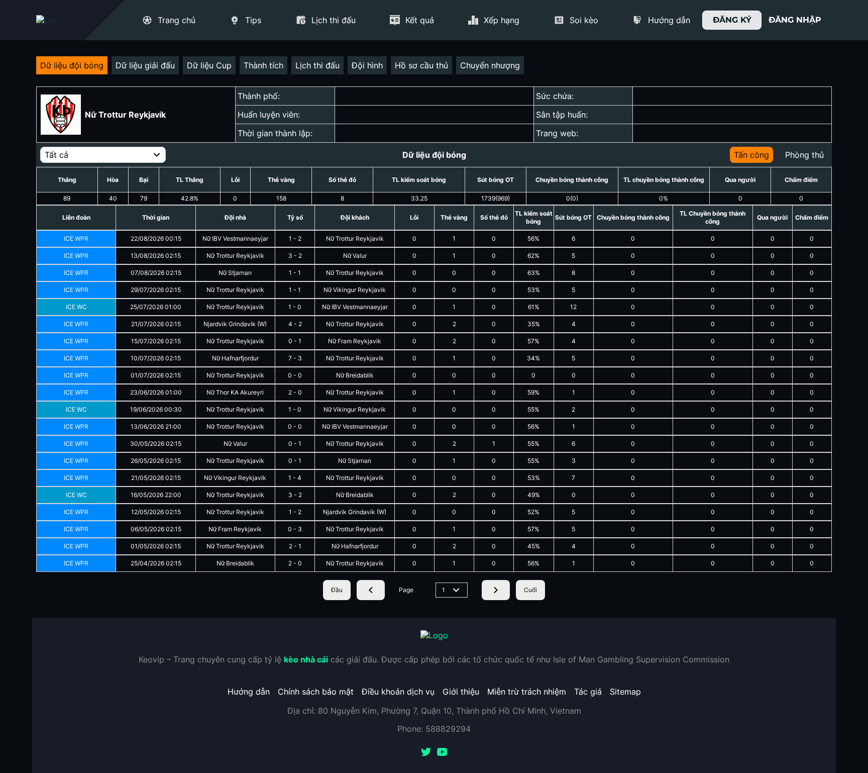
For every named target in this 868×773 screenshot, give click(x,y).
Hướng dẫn (249, 692)
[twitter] (426, 753)
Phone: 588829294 (434, 729)
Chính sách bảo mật (316, 692)
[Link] (66, 20)
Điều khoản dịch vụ (398, 692)
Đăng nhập (795, 20)
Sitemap (625, 692)
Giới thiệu (461, 692)
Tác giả (588, 692)
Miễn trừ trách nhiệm (526, 692)
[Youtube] (442, 753)
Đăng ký (732, 20)
